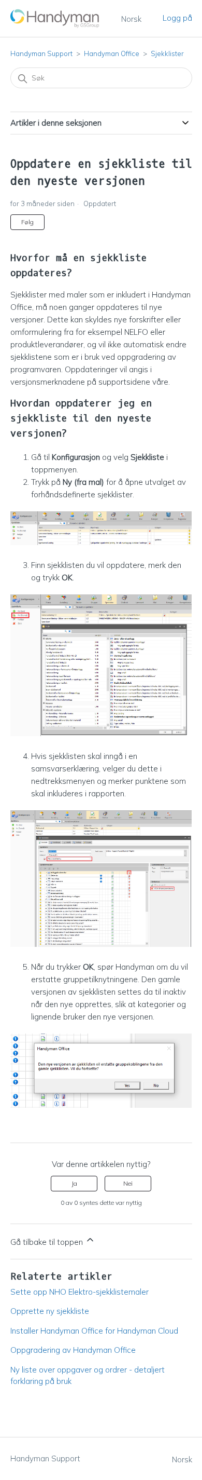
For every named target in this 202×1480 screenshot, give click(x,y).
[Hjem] (55, 18)
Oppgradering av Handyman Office (73, 1350)
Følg (27, 222)
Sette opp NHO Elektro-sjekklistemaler (79, 1292)
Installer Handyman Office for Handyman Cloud (94, 1331)
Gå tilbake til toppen (47, 1242)
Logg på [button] (177, 18)
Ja (74, 1183)
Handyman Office (111, 53)
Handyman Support (41, 53)
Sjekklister (167, 53)
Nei (128, 1183)
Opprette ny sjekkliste (49, 1311)
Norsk (131, 19)
